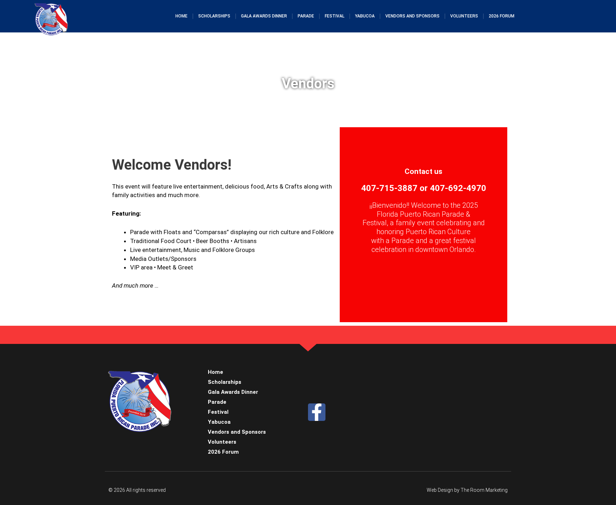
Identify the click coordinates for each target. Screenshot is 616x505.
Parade (306, 16)
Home (181, 16)
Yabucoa (365, 16)
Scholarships (214, 16)
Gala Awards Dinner (264, 16)
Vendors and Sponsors (412, 16)
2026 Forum (501, 16)
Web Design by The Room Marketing (467, 490)
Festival (334, 16)
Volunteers (464, 16)
